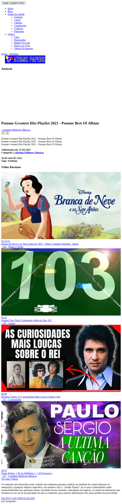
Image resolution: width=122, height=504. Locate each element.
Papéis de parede (16, 14)
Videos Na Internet (23, 48)
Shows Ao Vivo (22, 45)
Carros (17, 20)
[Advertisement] (61, 95)
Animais (18, 17)
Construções (20, 25)
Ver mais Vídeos (9, 479)
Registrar (13, 54)
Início (10, 8)
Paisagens (19, 31)
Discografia (20, 40)
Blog (10, 11)
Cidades (18, 22)
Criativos (18, 28)
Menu (13, 3)
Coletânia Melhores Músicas (15, 130)
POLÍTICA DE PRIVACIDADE (18, 498)
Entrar (4, 54)
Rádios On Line (22, 42)
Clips (16, 37)
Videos (11, 34)
